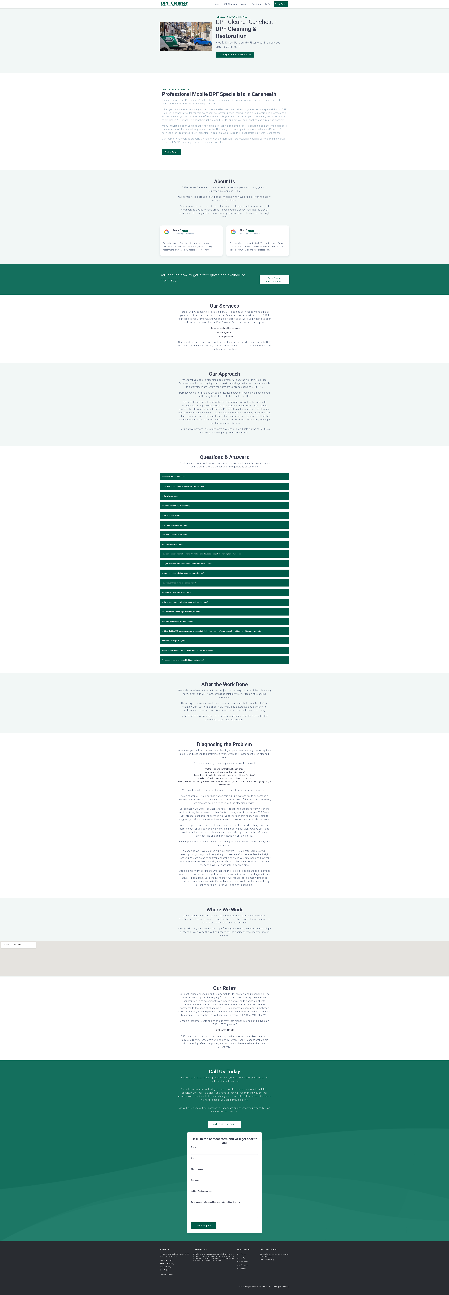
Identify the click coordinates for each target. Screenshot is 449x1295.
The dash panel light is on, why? (174, 641)
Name (193, 1147)
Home (216, 4)
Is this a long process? (170, 496)
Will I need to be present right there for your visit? (181, 612)
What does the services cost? (173, 477)
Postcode (195, 1180)
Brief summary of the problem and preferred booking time (215, 1202)
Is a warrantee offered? (171, 515)
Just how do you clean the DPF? (174, 535)
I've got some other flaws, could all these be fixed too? (183, 660)
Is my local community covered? (174, 525)
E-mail (194, 1158)
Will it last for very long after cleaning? (176, 506)
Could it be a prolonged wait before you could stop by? (183, 486)
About (244, 4)
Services (256, 4)
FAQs (267, 4)
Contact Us (241, 1269)
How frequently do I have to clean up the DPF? (179, 583)
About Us (241, 1258)
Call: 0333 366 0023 (224, 1124)
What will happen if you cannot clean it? (177, 592)
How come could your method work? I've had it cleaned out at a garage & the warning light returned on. (201, 554)
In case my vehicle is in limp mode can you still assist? (183, 573)
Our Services (242, 1261)
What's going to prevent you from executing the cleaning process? (187, 650)
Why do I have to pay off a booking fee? (177, 621)
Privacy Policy (269, 1260)
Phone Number (197, 1169)
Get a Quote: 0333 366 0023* (235, 54)
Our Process (242, 1265)
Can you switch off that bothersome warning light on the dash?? (187, 564)
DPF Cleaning (230, 4)
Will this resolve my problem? (173, 544)
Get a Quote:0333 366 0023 (274, 280)
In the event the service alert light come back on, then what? (185, 602)
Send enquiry (203, 1225)
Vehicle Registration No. (201, 1191)
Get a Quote (171, 152)
